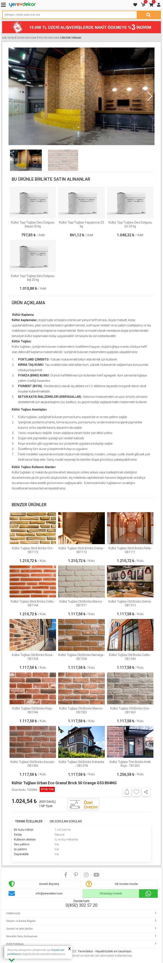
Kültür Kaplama (49, 37)
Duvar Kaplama (26, 37)
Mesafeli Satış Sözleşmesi (21, 936)
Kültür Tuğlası (71, 37)
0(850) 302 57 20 (81, 905)
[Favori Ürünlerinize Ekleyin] (136, 792)
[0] (143, 5)
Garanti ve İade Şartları (19, 928)
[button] (149, 96)
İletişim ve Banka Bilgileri (21, 921)
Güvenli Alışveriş (49, 883)
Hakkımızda (13, 913)
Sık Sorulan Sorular (126, 883)
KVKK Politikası (15, 944)
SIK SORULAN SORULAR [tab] (66, 821)
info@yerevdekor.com (49, 893)
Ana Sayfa (8, 37)
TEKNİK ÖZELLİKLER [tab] (28, 821)
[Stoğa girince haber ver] (127, 791)
